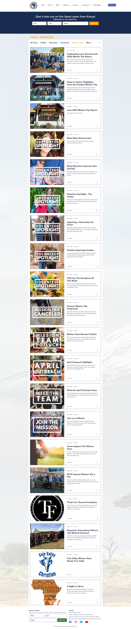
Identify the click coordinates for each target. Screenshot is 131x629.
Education (53, 43)
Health (43, 43)
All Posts (33, 43)
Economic (65, 43)
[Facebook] (70, 622)
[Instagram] (75, 622)
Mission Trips (77, 43)
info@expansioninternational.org (83, 614)
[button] (99, 43)
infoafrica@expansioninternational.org (89, 618)
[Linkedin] (81, 622)
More (88, 43)
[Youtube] (86, 622)
